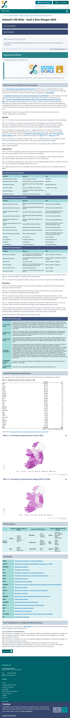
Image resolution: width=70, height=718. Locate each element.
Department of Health (21, 587)
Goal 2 (42, 135)
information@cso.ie (11, 675)
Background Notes (47, 15)
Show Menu (5, 11)
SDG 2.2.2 (52, 135)
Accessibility (5, 689)
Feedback (4, 695)
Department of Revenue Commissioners (26, 602)
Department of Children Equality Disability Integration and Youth (33, 564)
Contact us (4, 697)
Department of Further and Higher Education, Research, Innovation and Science (38, 584)
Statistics (16, 15)
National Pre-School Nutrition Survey (37, 133)
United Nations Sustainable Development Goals (20, 89)
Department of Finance (21, 578)
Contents (11, 26)
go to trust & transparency (58, 49)
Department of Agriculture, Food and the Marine (29, 561)
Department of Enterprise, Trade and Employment (29, 573)
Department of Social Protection (24, 608)
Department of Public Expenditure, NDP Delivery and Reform (32, 596)
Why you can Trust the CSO (15, 39)
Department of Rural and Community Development (29, 605)
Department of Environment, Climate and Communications (32, 575)
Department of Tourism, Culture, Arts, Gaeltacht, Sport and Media (34, 614)
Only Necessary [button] (57, 710)
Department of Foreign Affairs (23, 581)
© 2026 (4, 682)
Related (10, 32)
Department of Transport (22, 617)
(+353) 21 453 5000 (11, 673)
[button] (26, 711)
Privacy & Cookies (6, 693)
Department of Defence (21, 567)
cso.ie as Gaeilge (61, 2)
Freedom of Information (8, 687)
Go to (6, 651)
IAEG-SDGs (27, 626)
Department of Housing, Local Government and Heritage (31, 590)
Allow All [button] (64, 710)
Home (11, 15)
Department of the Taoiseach (23, 611)
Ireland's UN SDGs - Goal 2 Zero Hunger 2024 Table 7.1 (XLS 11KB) (30, 431)
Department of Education (22, 570)
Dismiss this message (9, 715)
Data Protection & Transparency (10, 691)
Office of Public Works (21, 599)
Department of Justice (21, 593)
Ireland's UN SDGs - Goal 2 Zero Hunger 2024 (30, 15)
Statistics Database (44, 2)
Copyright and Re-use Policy (9, 685)
